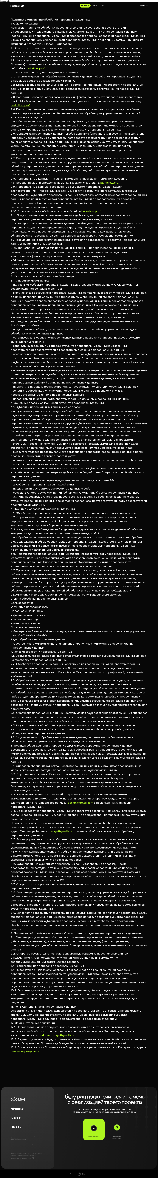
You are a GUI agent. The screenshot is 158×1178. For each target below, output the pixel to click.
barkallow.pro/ (35, 69)
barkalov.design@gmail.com (57, 1035)
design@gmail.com (80, 803)
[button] (94, 1129)
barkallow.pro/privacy (25, 1052)
